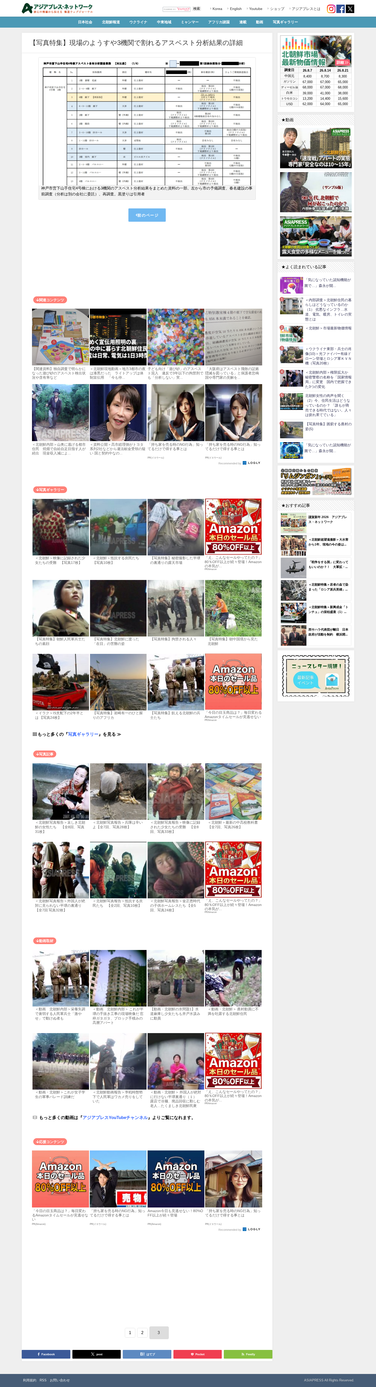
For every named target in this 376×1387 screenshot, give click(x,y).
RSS (43, 1380)
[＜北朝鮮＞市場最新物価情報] (291, 333)
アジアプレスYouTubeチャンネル (115, 1117)
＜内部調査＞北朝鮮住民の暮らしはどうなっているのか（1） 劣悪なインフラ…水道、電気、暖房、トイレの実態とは (328, 309)
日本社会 (85, 22)
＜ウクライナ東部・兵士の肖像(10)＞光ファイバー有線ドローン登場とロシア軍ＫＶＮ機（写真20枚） (328, 356)
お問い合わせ (60, 1380)
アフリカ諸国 (219, 22)
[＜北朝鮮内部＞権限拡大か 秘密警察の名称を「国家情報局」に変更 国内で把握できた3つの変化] (291, 378)
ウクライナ (138, 22)
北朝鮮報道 (111, 22)
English (235, 8)
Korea (217, 8)
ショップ (276, 8)
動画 (259, 22)
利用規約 (29, 1380)
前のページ (148, 215)
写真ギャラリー (285, 22)
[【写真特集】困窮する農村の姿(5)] (291, 429)
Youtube (255, 8)
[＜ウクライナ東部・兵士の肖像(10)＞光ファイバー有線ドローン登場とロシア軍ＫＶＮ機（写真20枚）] (291, 354)
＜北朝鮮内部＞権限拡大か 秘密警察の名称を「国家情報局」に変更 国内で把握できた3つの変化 (328, 379)
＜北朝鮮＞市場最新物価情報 (328, 328)
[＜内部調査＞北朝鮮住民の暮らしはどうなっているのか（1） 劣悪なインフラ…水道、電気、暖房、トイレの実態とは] (291, 305)
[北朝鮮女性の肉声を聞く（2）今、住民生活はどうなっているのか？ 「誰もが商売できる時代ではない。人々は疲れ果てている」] (291, 401)
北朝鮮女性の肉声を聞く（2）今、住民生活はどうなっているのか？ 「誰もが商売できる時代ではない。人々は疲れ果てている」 (328, 405)
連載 (243, 22)
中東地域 (164, 22)
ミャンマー (190, 22)
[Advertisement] (147, 260)
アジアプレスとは (305, 8)
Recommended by (230, 463)
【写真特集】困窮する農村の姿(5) (328, 426)
